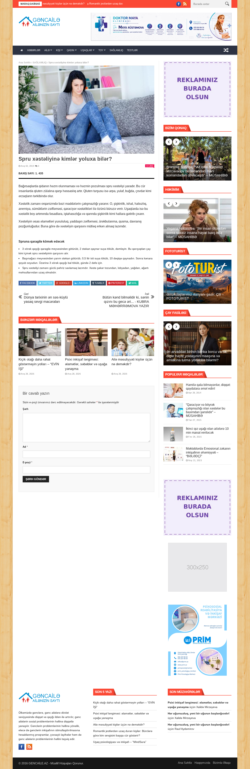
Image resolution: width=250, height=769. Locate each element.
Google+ (65, 281)
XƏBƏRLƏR (33, 49)
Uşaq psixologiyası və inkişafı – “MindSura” (119, 740)
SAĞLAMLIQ (116, 49)
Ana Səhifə (25, 61)
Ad (25, 445)
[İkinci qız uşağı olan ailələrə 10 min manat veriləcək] (173, 433)
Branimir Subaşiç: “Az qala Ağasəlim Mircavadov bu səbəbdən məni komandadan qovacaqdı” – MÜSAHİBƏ (197, 170)
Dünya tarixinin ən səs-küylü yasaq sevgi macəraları (46, 296)
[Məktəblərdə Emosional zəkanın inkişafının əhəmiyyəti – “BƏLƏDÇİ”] (173, 453)
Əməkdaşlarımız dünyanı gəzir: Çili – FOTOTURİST (195, 295)
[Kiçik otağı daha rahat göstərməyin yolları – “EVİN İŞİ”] (40, 341)
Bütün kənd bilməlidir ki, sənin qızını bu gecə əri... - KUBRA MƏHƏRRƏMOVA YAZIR (126, 299)
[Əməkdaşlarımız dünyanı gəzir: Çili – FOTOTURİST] (197, 280)
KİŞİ (58, 49)
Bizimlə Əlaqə (221, 761)
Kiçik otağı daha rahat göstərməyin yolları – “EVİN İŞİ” (39, 362)
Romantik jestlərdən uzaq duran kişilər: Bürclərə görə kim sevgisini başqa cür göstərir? (112, 3)
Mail (134, 281)
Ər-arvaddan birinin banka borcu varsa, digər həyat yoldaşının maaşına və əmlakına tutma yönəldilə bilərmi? (196, 354)
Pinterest (117, 281)
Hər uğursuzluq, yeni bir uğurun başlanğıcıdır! (198, 712)
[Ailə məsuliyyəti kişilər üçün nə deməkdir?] (133, 341)
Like (151, 164)
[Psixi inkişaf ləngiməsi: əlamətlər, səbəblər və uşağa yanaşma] (86, 341)
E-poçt (27, 461)
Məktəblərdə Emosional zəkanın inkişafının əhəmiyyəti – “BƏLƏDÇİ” (208, 451)
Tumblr (99, 281)
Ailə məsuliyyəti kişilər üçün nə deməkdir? (119, 723)
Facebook (28, 281)
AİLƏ (47, 49)
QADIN (70, 49)
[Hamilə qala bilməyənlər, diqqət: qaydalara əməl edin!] (173, 389)
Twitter (47, 281)
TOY (100, 49)
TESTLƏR (132, 49)
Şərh (25, 407)
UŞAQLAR (86, 49)
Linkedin (82, 281)
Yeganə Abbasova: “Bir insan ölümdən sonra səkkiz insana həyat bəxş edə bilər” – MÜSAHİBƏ (196, 231)
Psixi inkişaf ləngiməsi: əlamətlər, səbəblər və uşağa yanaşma (86, 362)
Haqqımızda (202, 761)
